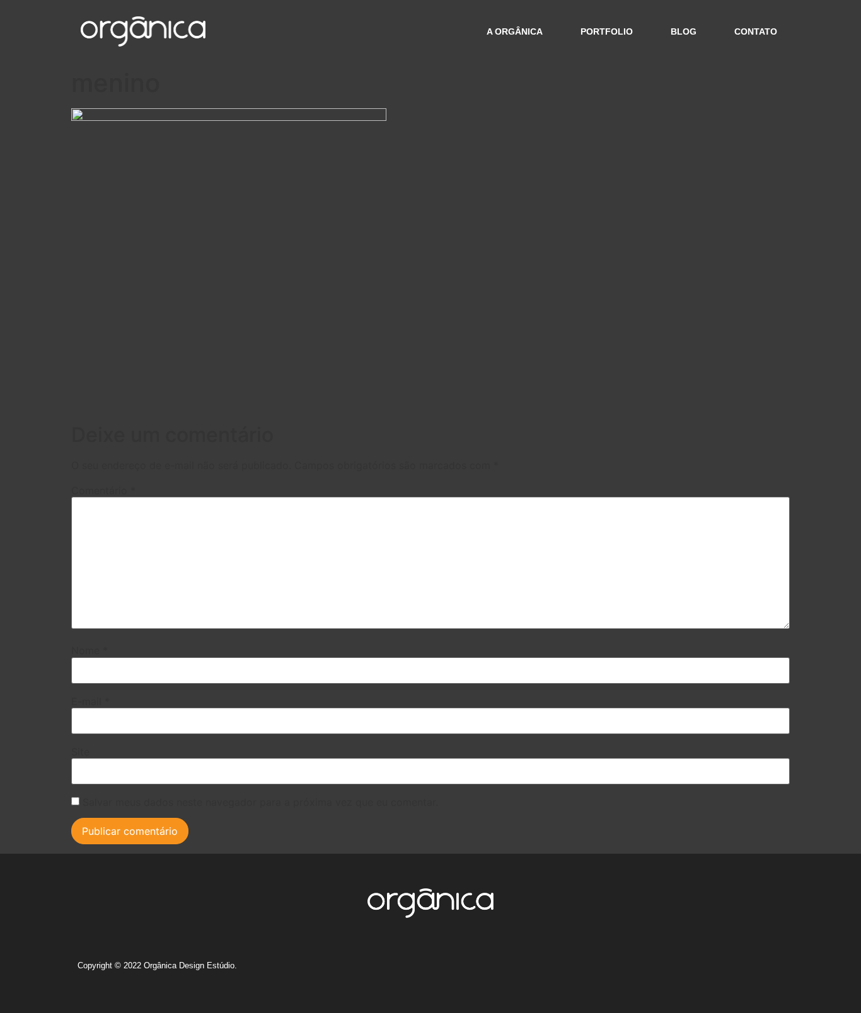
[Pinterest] (748, 970)
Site (80, 752)
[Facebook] (678, 970)
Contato (755, 31)
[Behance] (702, 970)
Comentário (103, 490)
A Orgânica (515, 31)
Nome (89, 650)
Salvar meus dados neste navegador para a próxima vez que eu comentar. (260, 802)
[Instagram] (655, 970)
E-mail (90, 701)
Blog (683, 31)
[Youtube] (772, 970)
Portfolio (607, 31)
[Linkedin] (725, 970)
